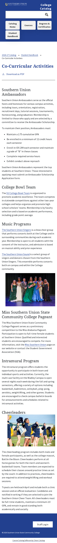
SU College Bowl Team (18, 193)
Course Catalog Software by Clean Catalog (28, 540)
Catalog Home (13, 25)
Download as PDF (15, 74)
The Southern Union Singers (16, 229)
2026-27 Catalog (9, 55)
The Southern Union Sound (16, 254)
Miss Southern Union (35, 344)
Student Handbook (12, 35)
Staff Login (42, 524)
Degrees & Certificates (44, 25)
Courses (28, 25)
